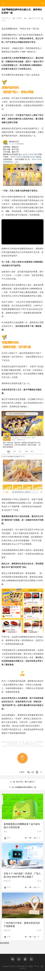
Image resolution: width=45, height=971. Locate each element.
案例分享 (7, 881)
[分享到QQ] (37, 772)
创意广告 (29, 742)
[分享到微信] (28, 772)
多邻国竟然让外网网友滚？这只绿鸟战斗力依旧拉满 (22, 826)
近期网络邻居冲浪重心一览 (25, 787)
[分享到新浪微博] (32, 772)
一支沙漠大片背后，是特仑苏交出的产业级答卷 (22, 924)
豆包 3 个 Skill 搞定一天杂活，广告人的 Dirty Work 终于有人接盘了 (22, 875)
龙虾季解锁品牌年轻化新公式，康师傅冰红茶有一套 (25, 743)
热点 (5, 831)
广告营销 (18, 18)
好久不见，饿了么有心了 (25, 782)
